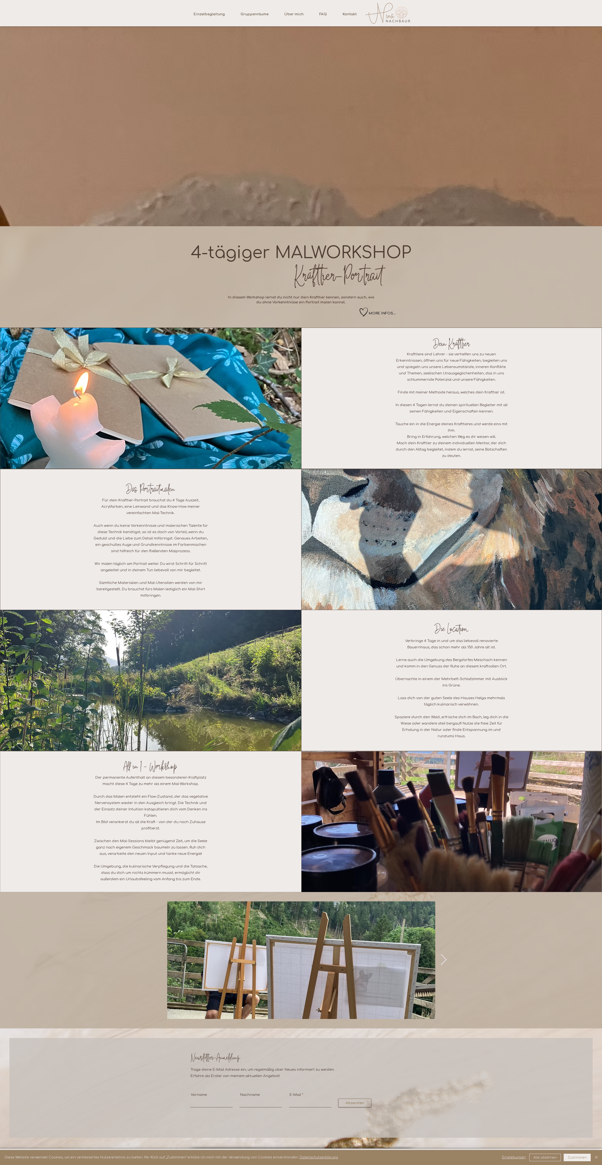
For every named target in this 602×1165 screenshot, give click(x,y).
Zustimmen (577, 1157)
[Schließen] (596, 1157)
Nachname (250, 1095)
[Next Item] (443, 960)
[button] (364, 312)
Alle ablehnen (545, 1157)
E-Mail (295, 1095)
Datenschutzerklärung (319, 1157)
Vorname (199, 1095)
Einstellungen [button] (514, 1157)
